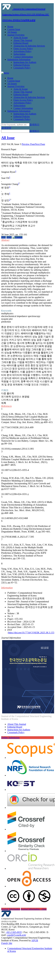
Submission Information (18, 59)
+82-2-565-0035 (14, 932)
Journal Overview (16, 35)
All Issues (12, 32)
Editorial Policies (21, 65)
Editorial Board (20, 43)
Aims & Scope (20, 37)
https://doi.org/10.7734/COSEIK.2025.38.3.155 (31, 632)
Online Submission (10, 737)
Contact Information (23, 56)
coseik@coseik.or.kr (16, 935)
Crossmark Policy (22, 67)
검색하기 (34, 124)
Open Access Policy (23, 48)
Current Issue (13, 29)
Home (10, 26)
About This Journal (22, 40)
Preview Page (28, 144)
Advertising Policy (22, 51)
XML (9, 237)
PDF (3, 237)
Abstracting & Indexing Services (29, 45)
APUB (34, 940)
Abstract (5, 240)
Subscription (19, 54)
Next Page (40, 144)
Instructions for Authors (24, 62)
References (6, 406)
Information (7, 587)
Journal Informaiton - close (34, 909)
